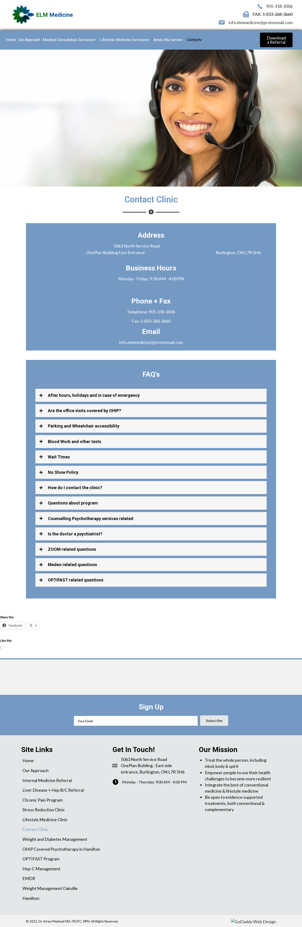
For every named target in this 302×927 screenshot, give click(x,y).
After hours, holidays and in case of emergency (94, 395)
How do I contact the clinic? (75, 487)
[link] (11, 40)
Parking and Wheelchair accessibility (83, 425)
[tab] (151, 395)
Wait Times (59, 456)
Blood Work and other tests (74, 441)
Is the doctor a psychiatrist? (75, 533)
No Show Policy (63, 472)
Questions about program (73, 502)
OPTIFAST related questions (75, 579)
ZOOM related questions (72, 549)
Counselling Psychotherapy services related (90, 518)
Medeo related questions (72, 564)
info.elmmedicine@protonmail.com (261, 22)
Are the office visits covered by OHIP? (84, 410)
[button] (276, 40)
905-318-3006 (279, 6)
